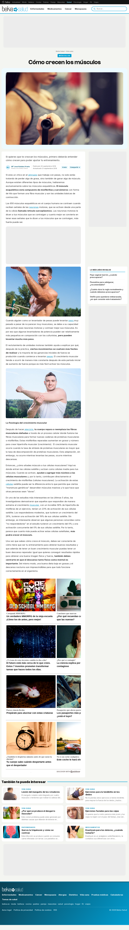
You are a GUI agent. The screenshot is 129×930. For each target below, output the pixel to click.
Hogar (85, 2)
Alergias (62, 895)
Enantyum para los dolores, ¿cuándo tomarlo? (104, 831)
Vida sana (69, 51)
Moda (24, 2)
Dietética (73, 895)
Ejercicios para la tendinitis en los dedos (102, 793)
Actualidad (16, 2)
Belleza (31, 2)
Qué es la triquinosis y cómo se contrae (38, 831)
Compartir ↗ (75, 167)
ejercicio (28, 429)
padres (36, 904)
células (9, 484)
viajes (87, 904)
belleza (21, 904)
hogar (77, 904)
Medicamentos (54, 9)
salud (60, 904)
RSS (55, 910)
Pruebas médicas (99, 895)
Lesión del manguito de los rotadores (41, 792)
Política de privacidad (23, 910)
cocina (28, 904)
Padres (46, 2)
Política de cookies (43, 910)
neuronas (34, 207)
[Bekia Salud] (15, 9)
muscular (34, 505)
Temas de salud (9, 899)
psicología (69, 904)
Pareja (53, 2)
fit (83, 904)
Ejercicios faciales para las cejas (102, 811)
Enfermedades (37, 9)
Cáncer (68, 9)
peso (71, 320)
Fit (91, 2)
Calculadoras (116, 895)
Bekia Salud (60, 51)
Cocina (38, 2)
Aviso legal (7, 910)
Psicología (77, 2)
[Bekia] (6, 2)
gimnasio (32, 175)
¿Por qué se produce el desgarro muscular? (38, 812)
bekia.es (6, 904)
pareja (43, 904)
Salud (69, 2)
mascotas (52, 904)
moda (13, 904)
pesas (50, 356)
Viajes (96, 2)
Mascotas (61, 2)
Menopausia (80, 9)
